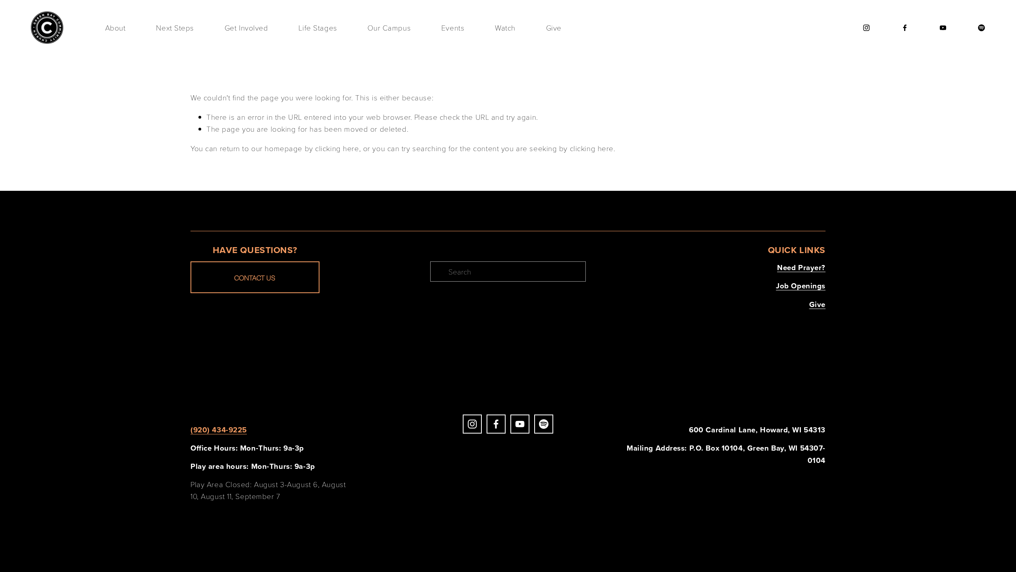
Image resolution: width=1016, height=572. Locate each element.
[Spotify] (981, 28)
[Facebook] (905, 28)
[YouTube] (943, 28)
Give (554, 28)
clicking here (337, 148)
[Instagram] (866, 28)
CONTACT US (254, 277)
